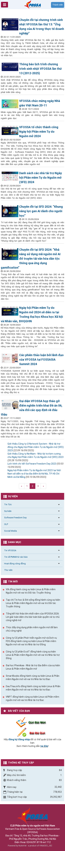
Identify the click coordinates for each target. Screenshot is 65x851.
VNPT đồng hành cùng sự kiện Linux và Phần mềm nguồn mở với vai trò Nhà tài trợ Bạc (32, 698)
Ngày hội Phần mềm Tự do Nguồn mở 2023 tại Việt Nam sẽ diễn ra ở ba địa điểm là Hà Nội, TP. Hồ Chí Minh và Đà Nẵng (34, 473)
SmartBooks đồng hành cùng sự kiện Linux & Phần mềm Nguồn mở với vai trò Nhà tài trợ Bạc (32, 678)
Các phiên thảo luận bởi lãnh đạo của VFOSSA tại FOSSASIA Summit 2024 (41, 359)
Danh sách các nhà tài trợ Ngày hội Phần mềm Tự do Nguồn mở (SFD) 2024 (40, 177)
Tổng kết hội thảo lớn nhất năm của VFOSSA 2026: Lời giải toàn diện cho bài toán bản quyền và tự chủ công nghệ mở (33, 617)
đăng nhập (24, 739)
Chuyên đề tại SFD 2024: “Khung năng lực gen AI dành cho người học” (41, 211)
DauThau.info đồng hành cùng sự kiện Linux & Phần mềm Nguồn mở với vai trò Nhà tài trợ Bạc (33, 688)
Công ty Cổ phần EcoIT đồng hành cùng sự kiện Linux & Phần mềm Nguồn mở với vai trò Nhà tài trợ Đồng (33, 655)
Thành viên (57, 4)
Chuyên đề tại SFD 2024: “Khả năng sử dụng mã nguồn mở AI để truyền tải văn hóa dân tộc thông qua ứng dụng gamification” (30, 258)
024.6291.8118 (34, 842)
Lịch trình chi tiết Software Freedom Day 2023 (32, 463)
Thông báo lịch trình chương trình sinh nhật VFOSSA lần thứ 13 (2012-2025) (40, 68)
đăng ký (12, 739)
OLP (6, 524)
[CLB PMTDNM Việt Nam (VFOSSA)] (32, 4)
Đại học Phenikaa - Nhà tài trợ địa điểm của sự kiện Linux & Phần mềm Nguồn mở (33, 667)
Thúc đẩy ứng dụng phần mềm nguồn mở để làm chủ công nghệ (32, 629)
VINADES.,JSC (45, 846)
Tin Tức (8, 504)
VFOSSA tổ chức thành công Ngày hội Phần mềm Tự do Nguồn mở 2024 (38, 131)
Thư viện (8, 570)
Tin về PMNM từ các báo (16, 557)
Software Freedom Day (15, 517)
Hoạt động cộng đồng (15, 563)
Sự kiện (8, 511)
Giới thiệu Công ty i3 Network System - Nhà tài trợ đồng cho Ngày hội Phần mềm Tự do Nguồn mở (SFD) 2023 (36, 447)
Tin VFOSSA (10, 550)
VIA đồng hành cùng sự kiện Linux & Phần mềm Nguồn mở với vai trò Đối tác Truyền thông (31, 591)
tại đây (44, 746)
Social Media (10, 531)
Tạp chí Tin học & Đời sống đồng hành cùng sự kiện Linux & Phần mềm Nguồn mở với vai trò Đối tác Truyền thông (33, 603)
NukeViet (22, 846)
